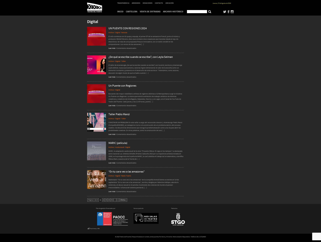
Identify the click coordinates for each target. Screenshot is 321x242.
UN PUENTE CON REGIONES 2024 (127, 28)
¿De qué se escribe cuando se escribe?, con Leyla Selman (140, 57)
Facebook (228, 11)
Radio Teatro (126, 176)
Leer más (111, 48)
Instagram (232, 11)
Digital (117, 32)
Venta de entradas (150, 11)
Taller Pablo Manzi (119, 114)
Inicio (120, 11)
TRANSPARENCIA (123, 3)
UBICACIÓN (169, 3)
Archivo (111, 32)
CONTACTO (159, 3)
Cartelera (131, 11)
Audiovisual (119, 147)
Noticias (124, 32)
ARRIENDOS (136, 3)
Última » (123, 200)
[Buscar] (209, 11)
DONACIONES (147, 3)
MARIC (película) (117, 143)
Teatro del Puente (97, 7)
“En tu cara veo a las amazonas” (126, 171)
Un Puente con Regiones (122, 85)
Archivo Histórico (173, 11)
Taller (123, 61)
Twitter (224, 11)
